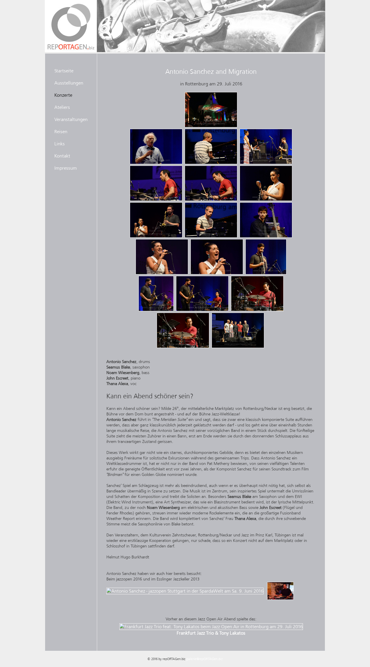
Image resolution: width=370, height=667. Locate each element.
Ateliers (62, 107)
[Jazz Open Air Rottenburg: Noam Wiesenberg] (266, 236)
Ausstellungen (68, 83)
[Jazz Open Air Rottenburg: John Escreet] (211, 162)
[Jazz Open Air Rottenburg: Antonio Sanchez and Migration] (238, 346)
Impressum (65, 168)
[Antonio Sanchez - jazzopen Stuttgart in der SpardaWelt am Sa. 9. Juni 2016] (185, 589)
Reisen (60, 131)
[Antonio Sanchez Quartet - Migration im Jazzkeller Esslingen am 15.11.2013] (280, 589)
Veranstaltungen (71, 119)
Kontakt (62, 156)
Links (59, 143)
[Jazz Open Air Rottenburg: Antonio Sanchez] (156, 199)
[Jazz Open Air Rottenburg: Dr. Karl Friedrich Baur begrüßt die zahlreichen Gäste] (156, 162)
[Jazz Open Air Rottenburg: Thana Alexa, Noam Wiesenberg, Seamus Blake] (266, 162)
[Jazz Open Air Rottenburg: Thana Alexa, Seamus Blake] (156, 236)
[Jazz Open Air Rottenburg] (211, 126)
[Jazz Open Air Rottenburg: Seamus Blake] (265, 273)
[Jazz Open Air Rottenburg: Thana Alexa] (266, 199)
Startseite (63, 71)
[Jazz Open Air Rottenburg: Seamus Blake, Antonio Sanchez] (156, 309)
